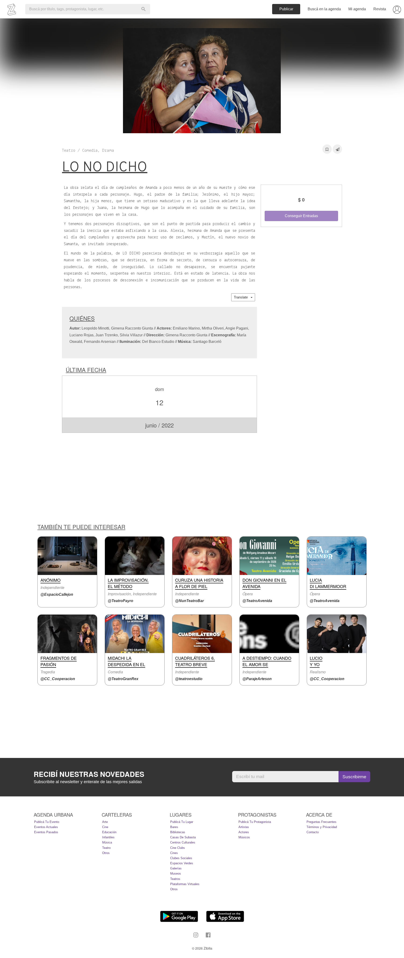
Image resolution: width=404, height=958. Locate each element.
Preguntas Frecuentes (321, 822)
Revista (379, 9)
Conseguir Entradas (301, 216)
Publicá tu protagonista (254, 822)
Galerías (176, 868)
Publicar (286, 9)
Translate (242, 297)
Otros (106, 853)
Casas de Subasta (183, 837)
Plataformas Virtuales (184, 884)
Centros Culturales (182, 842)
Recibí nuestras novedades (89, 774)
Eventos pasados (46, 832)
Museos (175, 873)
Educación (109, 832)
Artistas (243, 827)
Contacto (313, 832)
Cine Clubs (177, 848)
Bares (174, 827)
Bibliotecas (177, 832)
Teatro (106, 848)
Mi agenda (357, 9)
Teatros (175, 879)
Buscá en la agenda (324, 9)
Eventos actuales (46, 827)
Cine (105, 827)
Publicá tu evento (46, 822)
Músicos (244, 837)
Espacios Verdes (181, 863)
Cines (174, 853)
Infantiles (108, 837)
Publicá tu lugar (181, 822)
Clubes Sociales (181, 858)
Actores (243, 832)
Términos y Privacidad (322, 827)
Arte (105, 822)
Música (107, 842)
